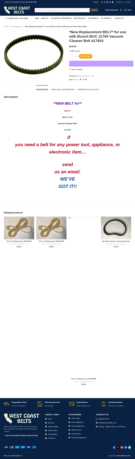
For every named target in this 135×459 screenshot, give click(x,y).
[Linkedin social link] (110, 2)
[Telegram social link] (112, 2)
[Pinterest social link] (107, 2)
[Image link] (20, 447)
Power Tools (13, 244)
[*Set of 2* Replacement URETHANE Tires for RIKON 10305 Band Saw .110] (19, 228)
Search (94, 10)
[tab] (42, 88)
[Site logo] (17, 10)
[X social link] (104, 2)
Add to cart (85, 56)
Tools (92, 76)
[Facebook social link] (102, 2)
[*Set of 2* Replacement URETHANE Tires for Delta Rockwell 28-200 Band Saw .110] (84, 297)
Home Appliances (16, 26)
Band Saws (21, 244)
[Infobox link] (19, 404)
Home (6, 26)
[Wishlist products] (121, 10)
